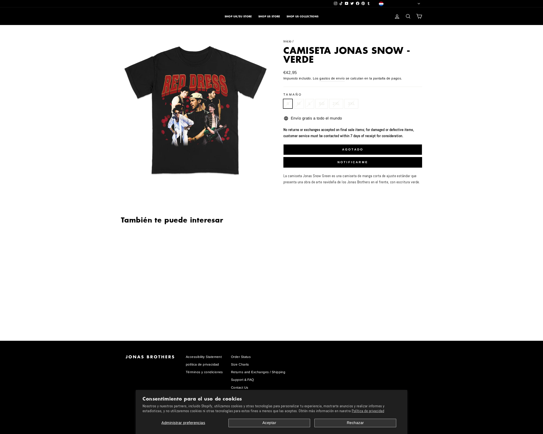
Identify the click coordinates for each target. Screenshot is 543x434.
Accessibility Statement (204, 357)
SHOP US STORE (269, 16)
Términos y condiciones (204, 372)
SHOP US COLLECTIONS (303, 16)
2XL (336, 104)
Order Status (241, 357)
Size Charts (240, 364)
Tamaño (292, 94)
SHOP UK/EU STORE (238, 16)
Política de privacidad (368, 410)
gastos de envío (332, 78)
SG (322, 104)
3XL (351, 104)
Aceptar (269, 423)
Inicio (287, 41)
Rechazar (355, 423)
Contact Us (239, 387)
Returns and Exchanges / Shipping (258, 372)
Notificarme (352, 162)
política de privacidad (202, 364)
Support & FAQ (242, 379)
